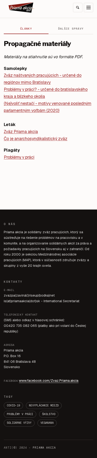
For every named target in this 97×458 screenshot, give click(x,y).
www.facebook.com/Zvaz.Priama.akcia (48, 380)
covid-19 (13, 405)
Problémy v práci (19, 157)
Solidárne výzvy (19, 423)
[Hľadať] (77, 7)
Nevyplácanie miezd (44, 405)
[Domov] (21, 7)
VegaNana (47, 423)
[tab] (26, 29)
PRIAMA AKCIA (44, 448)
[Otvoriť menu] (88, 7)
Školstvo (48, 414)
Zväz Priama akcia (21, 131)
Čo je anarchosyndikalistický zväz (35, 138)
